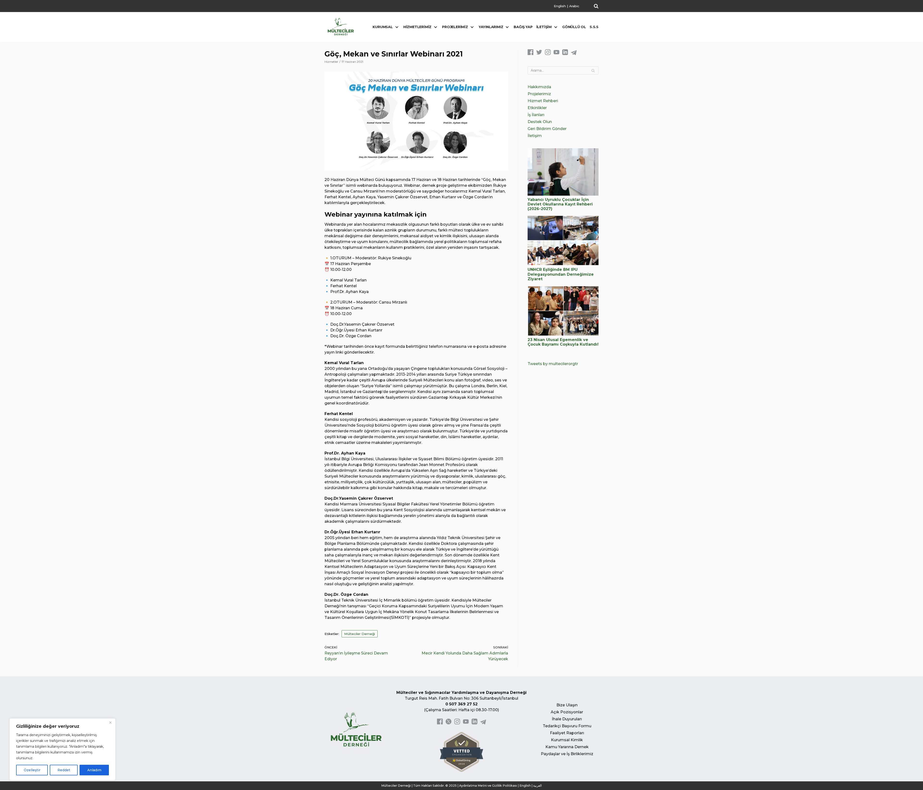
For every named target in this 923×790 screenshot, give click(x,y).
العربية (537, 785)
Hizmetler (331, 61)
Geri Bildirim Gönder (547, 128)
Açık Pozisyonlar (567, 712)
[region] (62, 749)
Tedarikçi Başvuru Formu (567, 726)
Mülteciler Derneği (359, 634)
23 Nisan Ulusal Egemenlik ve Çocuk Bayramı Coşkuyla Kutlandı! (563, 342)
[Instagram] (548, 53)
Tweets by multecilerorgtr (553, 363)
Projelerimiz (539, 94)
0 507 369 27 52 (461, 704)
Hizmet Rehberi (543, 101)
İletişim (535, 135)
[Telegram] (574, 53)
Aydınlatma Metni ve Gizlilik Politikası (488, 785)
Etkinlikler (537, 108)
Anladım (94, 770)
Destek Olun (540, 121)
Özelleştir (32, 770)
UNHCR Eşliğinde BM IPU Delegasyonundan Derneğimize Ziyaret (561, 274)
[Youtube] (556, 53)
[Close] (110, 722)
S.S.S (594, 27)
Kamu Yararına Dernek (567, 747)
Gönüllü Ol (574, 27)
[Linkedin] (565, 53)
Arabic (574, 6)
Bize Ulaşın (567, 705)
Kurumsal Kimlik (567, 740)
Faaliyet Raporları (567, 733)
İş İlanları (536, 114)
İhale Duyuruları (567, 719)
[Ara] (593, 70)
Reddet (63, 770)
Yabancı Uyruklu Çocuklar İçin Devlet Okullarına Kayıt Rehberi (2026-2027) (560, 204)
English (560, 6)
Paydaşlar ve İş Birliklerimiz (567, 754)
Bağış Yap (523, 27)
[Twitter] (539, 53)
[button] (596, 6)
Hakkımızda (539, 87)
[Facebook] (530, 53)
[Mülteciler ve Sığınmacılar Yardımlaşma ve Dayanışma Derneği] (340, 27)
